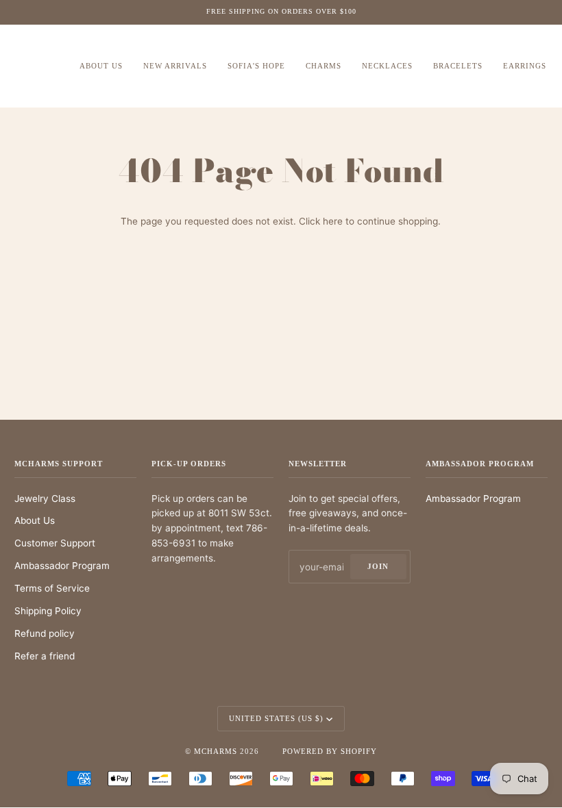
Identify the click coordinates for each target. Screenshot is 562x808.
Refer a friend (44, 656)
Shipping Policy (48, 610)
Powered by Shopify (329, 751)
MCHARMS (215, 751)
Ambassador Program (62, 565)
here (333, 221)
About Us (34, 520)
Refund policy (44, 633)
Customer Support (54, 543)
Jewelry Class (44, 498)
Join (378, 566)
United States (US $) (276, 718)
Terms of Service (52, 588)
